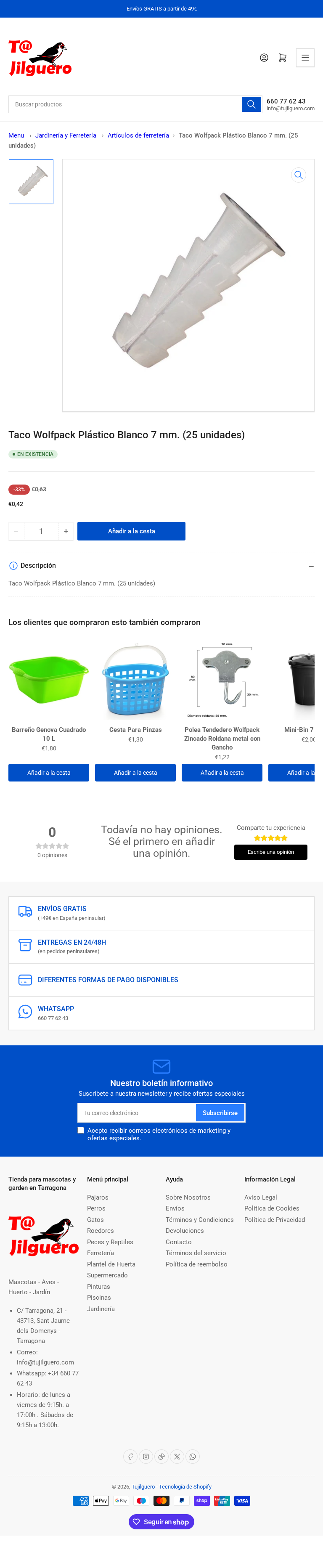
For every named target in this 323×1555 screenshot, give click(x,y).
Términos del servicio (196, 1253)
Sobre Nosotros (188, 1197)
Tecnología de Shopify (185, 1486)
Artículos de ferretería (138, 135)
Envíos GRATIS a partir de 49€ (162, 8)
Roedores (100, 1230)
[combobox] (135, 104)
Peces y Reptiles (110, 1242)
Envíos (175, 1208)
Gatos (95, 1220)
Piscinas (99, 1297)
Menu (16, 135)
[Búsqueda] (251, 104)
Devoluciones (185, 1230)
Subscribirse (220, 1113)
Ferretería (100, 1253)
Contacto (179, 1242)
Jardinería (101, 1309)
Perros (96, 1208)
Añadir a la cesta (49, 772)
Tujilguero (143, 1486)
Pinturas (98, 1286)
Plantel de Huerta (111, 1264)
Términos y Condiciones (200, 1220)
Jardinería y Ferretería (66, 135)
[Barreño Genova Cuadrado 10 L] (49, 680)
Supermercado (107, 1275)
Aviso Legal (260, 1197)
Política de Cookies (271, 1208)
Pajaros (98, 1197)
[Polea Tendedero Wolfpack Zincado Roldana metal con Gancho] (222, 680)
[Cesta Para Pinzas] (135, 680)
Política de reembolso (197, 1264)
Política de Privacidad (274, 1220)
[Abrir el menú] (305, 57)
